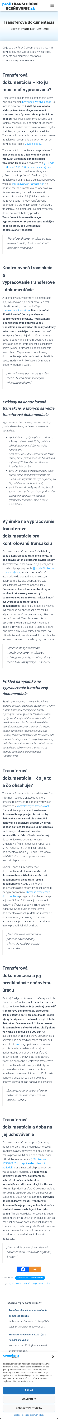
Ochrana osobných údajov (33, 1415)
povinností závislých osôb (36, 101)
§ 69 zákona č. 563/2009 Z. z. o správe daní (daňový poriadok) (24, 1163)
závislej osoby (33, 143)
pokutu (18, 1044)
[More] (35, 1269)
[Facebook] (23, 1269)
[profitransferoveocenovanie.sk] (21, 6)
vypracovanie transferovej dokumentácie (30, 1283)
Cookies (17, 1415)
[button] (53, 1356)
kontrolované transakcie (16, 310)
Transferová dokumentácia (30, 1278)
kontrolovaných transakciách (27, 183)
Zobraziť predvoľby (29, 1408)
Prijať (29, 1390)
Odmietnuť (29, 1399)
